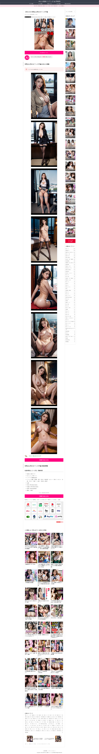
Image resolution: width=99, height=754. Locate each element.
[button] (74, 11)
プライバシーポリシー (51, 750)
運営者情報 (45, 750)
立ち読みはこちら (44, 52)
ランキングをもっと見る (70, 241)
